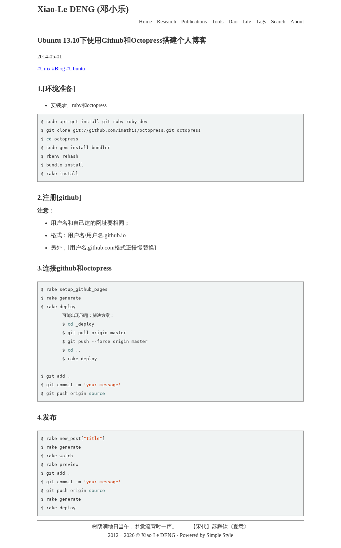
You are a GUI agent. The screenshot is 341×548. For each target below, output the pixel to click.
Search (278, 21)
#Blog (58, 68)
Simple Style (219, 535)
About (297, 21)
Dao (232, 21)
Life (246, 21)
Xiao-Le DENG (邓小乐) (83, 9)
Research (166, 21)
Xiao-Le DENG (158, 535)
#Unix (44, 68)
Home (145, 21)
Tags (261, 21)
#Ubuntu (75, 68)
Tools (217, 21)
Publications (194, 21)
